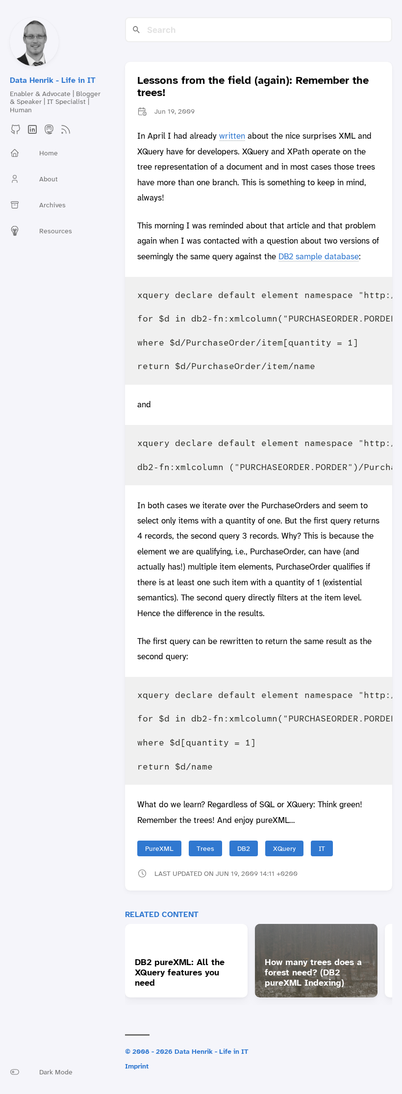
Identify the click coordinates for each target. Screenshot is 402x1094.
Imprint (137, 1066)
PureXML (159, 848)
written (232, 135)
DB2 (243, 848)
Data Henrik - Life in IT (53, 80)
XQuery (284, 848)
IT (322, 848)
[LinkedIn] (32, 132)
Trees (205, 848)
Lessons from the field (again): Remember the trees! (253, 86)
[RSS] (66, 132)
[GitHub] (16, 132)
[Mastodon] (49, 132)
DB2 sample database (318, 256)
